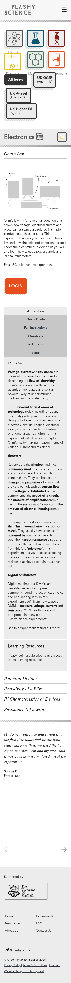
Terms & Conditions (35, 965)
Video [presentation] (35, 353)
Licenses (54, 965)
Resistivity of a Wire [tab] (23, 689)
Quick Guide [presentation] (35, 319)
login (21, 656)
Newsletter (12, 923)
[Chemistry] (33, 40)
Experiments (45, 916)
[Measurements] (54, 61)
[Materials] (33, 61)
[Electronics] (12, 61)
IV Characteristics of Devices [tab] (32, 699)
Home (9, 916)
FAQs (40, 923)
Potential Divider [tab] (20, 678)
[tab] (35, 311)
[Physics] (12, 40)
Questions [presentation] (35, 336)
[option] (35, 756)
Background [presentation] (35, 344)
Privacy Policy (12, 965)
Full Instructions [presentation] (35, 327)
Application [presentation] (35, 311)
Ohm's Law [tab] (14, 153)
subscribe (36, 656)
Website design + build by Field (24, 971)
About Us (11, 931)
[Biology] (54, 40)
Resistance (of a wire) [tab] (25, 709)
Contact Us (43, 931)
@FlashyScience (21, 950)
